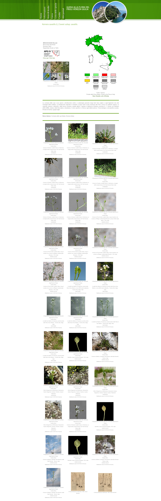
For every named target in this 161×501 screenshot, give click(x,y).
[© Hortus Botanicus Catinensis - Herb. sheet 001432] (105, 482)
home (41, 10)
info (44, 10)
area (48, 10)
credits (59, 10)
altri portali (63, 10)
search (52, 10)
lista (56, 10)
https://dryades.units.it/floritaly (101, 96)
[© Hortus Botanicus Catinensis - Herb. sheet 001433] (78, 481)
